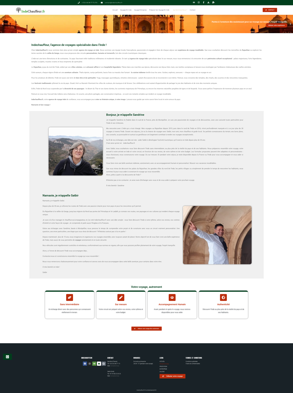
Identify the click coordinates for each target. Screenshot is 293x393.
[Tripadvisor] (94, 364)
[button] (2, 23)
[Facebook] (85, 364)
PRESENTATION (164, 364)
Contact (192, 10)
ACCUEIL (162, 361)
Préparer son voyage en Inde (159, 10)
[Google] (104, 364)
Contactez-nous (114, 366)
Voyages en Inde (126, 10)
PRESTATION (163, 366)
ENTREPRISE (163, 369)
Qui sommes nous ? (180, 10)
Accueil (115, 10)
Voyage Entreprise (140, 10)
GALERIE (162, 371)
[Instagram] (90, 364)
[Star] (99, 364)
